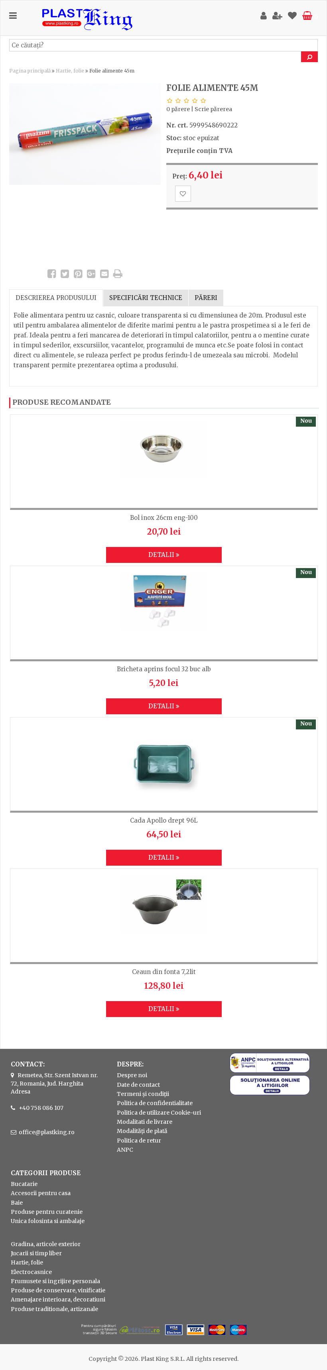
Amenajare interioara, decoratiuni (58, 1299)
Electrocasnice (31, 1272)
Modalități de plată (142, 1131)
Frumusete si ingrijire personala (55, 1281)
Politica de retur (139, 1140)
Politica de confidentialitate (155, 1103)
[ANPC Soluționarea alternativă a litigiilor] (270, 1070)
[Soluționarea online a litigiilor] (270, 1093)
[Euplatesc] (163, 1336)
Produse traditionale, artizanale (54, 1309)
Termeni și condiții (143, 1094)
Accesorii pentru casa (41, 1193)
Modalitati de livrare (144, 1121)
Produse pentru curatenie (47, 1211)
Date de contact (138, 1084)
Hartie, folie (70, 71)
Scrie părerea (213, 109)
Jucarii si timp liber (36, 1253)
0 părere (178, 109)
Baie (17, 1202)
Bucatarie (24, 1184)
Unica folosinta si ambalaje (48, 1221)
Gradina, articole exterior (46, 1244)
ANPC (125, 1149)
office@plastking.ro (47, 1132)
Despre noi (132, 1075)
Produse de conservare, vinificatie (58, 1290)
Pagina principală (30, 71)
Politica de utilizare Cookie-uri (159, 1112)
